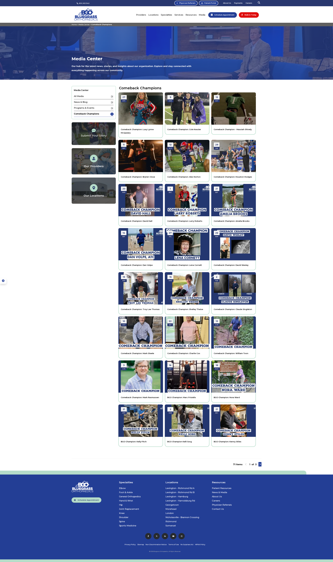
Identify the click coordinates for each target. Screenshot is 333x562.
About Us (227, 3)
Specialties (166, 15)
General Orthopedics (130, 496)
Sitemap (140, 544)
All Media (79, 96)
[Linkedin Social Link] (165, 536)
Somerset (170, 525)
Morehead (170, 509)
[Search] (259, 3)
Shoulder (123, 517)
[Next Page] (259, 464)
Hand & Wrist (126, 500)
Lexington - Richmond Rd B (179, 492)
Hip (121, 505)
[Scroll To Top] (328, 559)
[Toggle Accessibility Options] (3, 281)
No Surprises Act (187, 544)
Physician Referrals (187, 3)
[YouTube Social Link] (173, 536)
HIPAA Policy (200, 544)
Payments (238, 3)
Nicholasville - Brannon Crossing (182, 517)
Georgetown (172, 505)
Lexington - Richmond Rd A (179, 488)
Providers (141, 15)
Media (202, 15)
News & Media (219, 492)
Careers (249, 3)
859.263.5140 (83, 3)
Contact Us (218, 509)
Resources (191, 15)
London (169, 513)
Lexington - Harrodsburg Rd (180, 500)
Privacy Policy (130, 544)
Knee (121, 513)
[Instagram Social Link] (181, 536)
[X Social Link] (156, 536)
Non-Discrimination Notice (156, 544)
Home (74, 24)
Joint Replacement (129, 509)
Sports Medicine (127, 525)
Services (178, 15)
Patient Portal (210, 3)
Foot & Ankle (126, 492)
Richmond (170, 521)
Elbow (122, 488)
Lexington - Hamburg (176, 496)
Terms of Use (173, 544)
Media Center (84, 24)
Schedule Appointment (87, 500)
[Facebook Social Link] (148, 536)
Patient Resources (221, 488)
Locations (153, 15)
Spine (122, 521)
